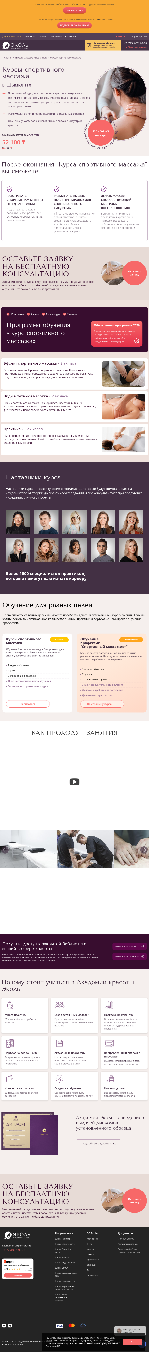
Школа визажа (62, 1257)
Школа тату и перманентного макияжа (62, 1297)
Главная (7, 57)
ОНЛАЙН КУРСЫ (75, 10)
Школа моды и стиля (65, 1262)
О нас (89, 1244)
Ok (132, 1342)
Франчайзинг (93, 1259)
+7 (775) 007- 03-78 (135, 43)
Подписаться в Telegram (125, 946)
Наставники (70, 36)
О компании (29, 36)
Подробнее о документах (98, 1143)
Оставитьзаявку (134, 273)
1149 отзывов (28, 1269)
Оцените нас (18, 1275)
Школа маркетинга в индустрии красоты (64, 1288)
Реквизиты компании (128, 1244)
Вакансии (91, 1264)
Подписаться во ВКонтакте (127, 956)
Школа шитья (61, 1267)
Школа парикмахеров (65, 1281)
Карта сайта (92, 1275)
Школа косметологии (65, 1244)
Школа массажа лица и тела (31, 57)
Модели (90, 1249)
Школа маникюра (63, 1238)
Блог (89, 1270)
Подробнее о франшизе (74, 25)
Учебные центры (126, 1238)
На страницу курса (99, 704)
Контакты (43, 36)
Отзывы (90, 1254)
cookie (49, 1340)
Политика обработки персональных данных (129, 1250)
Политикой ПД (53, 1346)
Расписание (56, 36)
